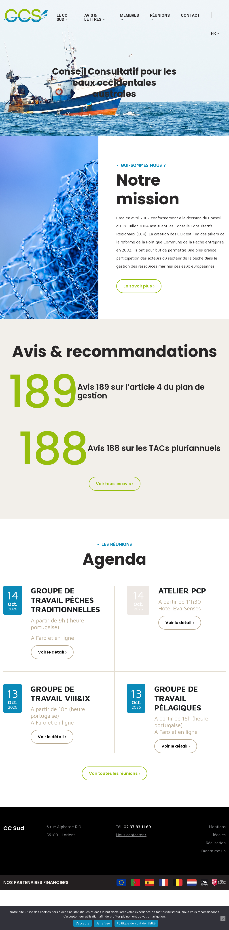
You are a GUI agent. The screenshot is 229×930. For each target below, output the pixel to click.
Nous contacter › (131, 834)
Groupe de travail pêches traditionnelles (65, 600)
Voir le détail (51, 652)
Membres (129, 15)
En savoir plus (137, 286)
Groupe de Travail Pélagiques (177, 698)
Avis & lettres (92, 17)
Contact (190, 15)
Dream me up (213, 850)
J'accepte (82, 923)
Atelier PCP (182, 590)
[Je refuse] (223, 918)
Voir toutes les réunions (113, 773)
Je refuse (103, 923)
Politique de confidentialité (136, 923)
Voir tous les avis (113, 483)
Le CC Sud (62, 17)
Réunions (160, 15)
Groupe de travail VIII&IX (60, 693)
